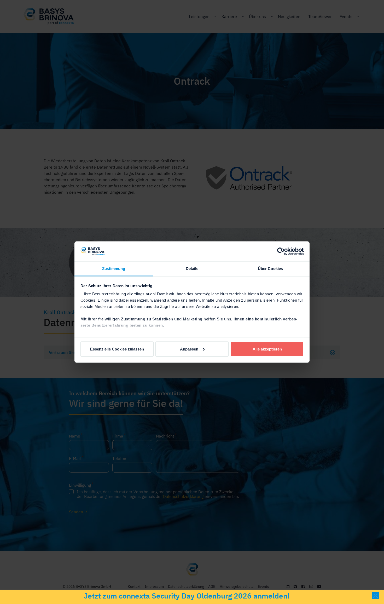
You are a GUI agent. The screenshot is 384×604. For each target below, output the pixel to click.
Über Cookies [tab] (270, 268)
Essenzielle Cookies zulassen (117, 349)
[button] (375, 595)
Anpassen (189, 349)
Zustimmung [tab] (113, 268)
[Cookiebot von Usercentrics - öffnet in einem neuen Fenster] (281, 251)
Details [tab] (192, 268)
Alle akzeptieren (267, 349)
